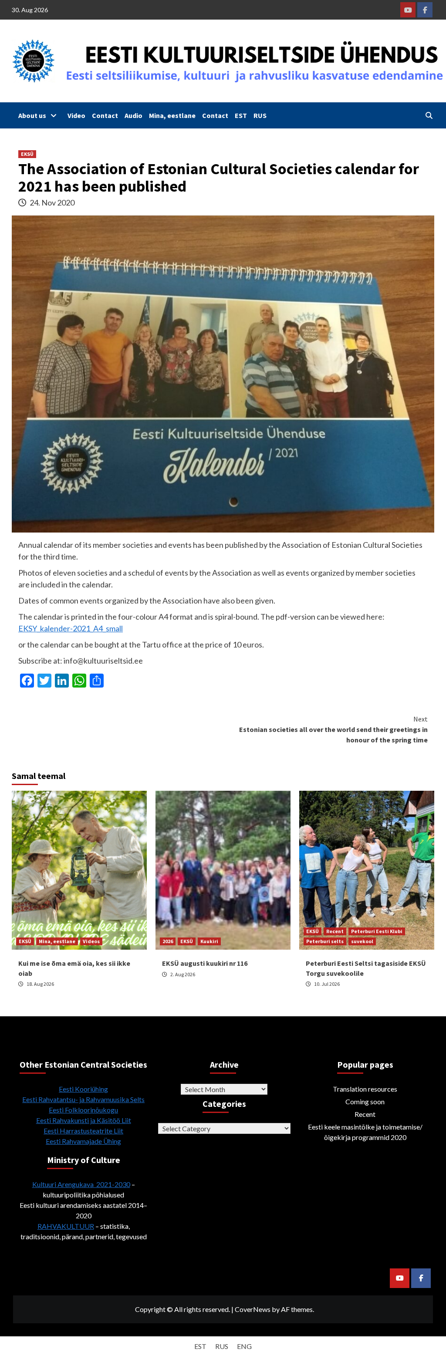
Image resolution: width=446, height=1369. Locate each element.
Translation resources (365, 1089)
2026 (167, 941)
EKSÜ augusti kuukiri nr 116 (204, 963)
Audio (133, 115)
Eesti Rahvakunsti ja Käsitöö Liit (83, 1120)
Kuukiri (209, 941)
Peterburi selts (325, 941)
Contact (105, 115)
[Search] (428, 115)
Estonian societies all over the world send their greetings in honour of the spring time (333, 729)
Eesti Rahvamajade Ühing (83, 1141)
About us (32, 115)
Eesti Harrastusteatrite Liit (83, 1130)
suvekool (362, 941)
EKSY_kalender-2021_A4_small (70, 628)
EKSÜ (27, 154)
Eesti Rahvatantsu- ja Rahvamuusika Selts (83, 1099)
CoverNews (252, 1309)
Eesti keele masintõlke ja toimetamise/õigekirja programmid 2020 (365, 1132)
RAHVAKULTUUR (65, 1226)
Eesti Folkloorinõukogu (83, 1110)
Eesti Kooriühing (83, 1089)
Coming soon (365, 1101)
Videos (91, 941)
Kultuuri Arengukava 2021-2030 (81, 1184)
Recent (335, 931)
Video (76, 115)
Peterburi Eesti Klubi (376, 931)
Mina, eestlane (172, 115)
